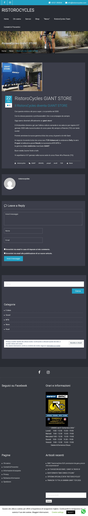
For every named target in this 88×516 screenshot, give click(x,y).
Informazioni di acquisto (12, 471)
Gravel (8, 315)
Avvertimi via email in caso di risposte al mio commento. (28, 249)
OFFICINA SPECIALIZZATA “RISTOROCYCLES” (63, 477)
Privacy (6, 474)
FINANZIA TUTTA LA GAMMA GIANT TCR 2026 (64, 480)
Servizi (28, 19)
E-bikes (8, 310)
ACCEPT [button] (71, 512)
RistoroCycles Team (62, 19)
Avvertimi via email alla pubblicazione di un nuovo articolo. (29, 253)
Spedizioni (7, 482)
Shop (37, 19)
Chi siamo (17, 19)
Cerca (49, 501)
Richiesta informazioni (11, 478)
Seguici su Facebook (14, 385)
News (11, 51)
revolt (55, 163)
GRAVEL (41, 163)
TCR (61, 163)
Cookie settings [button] (57, 512)
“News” (47, 19)
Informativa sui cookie (53, 346)
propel (49, 163)
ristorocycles (21, 163)
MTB (7, 320)
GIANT (34, 163)
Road (8, 329)
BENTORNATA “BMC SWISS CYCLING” (60, 473)
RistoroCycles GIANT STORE (43, 98)
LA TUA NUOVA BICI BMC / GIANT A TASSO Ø (63, 469)
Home (6, 19)
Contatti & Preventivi (12, 27)
